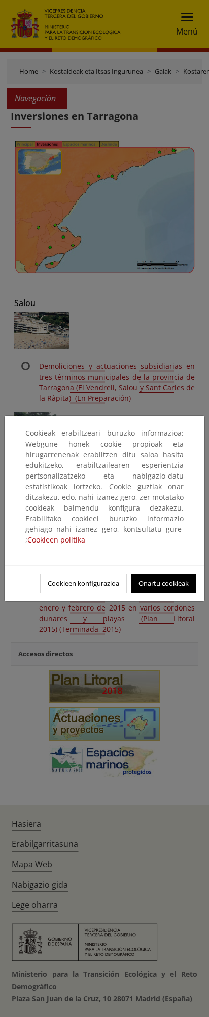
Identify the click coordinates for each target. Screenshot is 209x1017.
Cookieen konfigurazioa (83, 583)
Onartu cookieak (163, 583)
